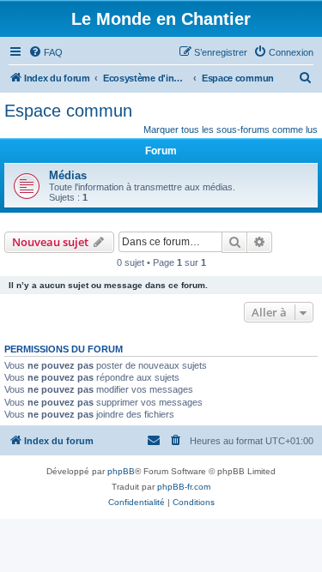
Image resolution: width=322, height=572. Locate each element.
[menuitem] (45, 52)
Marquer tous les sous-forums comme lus (230, 129)
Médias (68, 175)
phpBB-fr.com (183, 486)
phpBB (121, 471)
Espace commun (68, 110)
